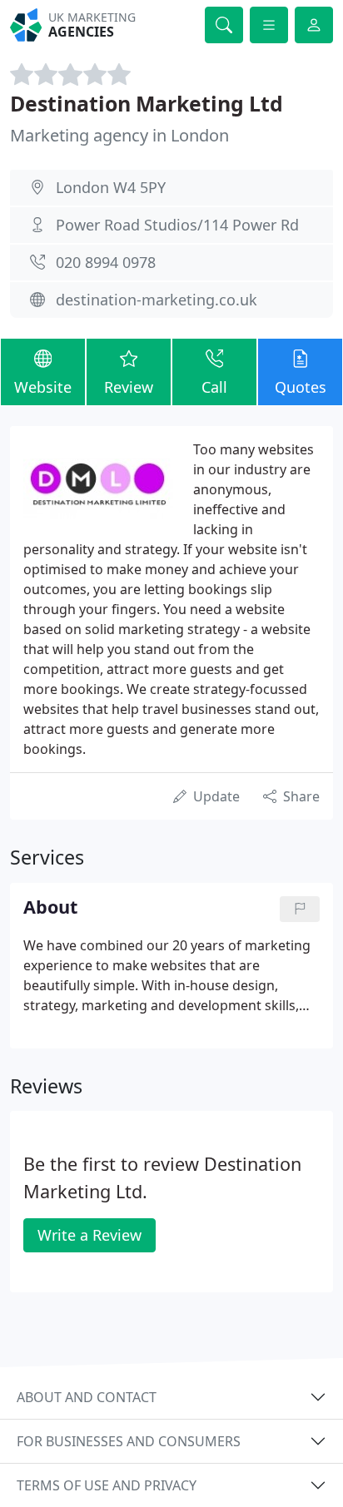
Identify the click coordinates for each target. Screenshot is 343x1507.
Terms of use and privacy (106, 1485)
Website (43, 387)
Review (128, 387)
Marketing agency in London (119, 135)
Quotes (300, 387)
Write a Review (89, 1235)
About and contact (87, 1397)
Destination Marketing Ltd (146, 103)
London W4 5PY (111, 187)
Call (214, 387)
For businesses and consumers (129, 1441)
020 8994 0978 (106, 262)
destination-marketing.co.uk (156, 300)
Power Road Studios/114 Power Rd (177, 225)
